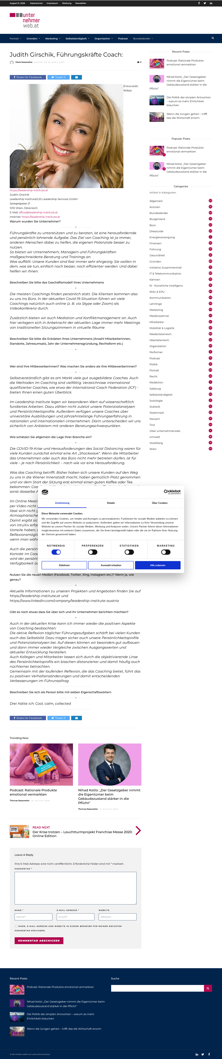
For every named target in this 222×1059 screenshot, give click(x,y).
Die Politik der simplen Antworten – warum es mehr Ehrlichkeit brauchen (189, 101)
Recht (153, 376)
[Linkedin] (211, 3)
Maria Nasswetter (24, 62)
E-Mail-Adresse (68, 910)
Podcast (123, 38)
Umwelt (155, 437)
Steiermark (157, 412)
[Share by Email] (76, 77)
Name (19, 910)
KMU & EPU (157, 291)
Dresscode (156, 231)
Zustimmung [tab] (62, 503)
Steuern (155, 418)
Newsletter (80, 3)
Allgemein (156, 201)
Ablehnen (64, 565)
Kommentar (23, 869)
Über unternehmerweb (165, 431)
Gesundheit (157, 255)
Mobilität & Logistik (162, 328)
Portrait (14, 38)
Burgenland (157, 219)
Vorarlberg (156, 443)
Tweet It (60, 77)
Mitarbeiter (157, 322)
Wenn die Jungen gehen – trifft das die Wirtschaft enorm (64, 1028)
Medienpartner (159, 315)
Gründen (32, 38)
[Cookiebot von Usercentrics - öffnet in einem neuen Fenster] (166, 492)
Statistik (155, 406)
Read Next (41, 827)
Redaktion (156, 382)
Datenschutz (36, 3)
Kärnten (155, 279)
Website (104, 910)
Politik (154, 364)
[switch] (92, 552)
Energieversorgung (162, 237)
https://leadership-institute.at (29, 190)
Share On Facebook (29, 77)
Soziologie (156, 400)
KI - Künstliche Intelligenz (166, 285)
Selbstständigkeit (76, 38)
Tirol (152, 424)
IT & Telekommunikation (165, 273)
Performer (156, 352)
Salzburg (155, 388)
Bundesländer (141, 38)
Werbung (66, 3)
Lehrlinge (156, 303)
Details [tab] (111, 503)
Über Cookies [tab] (160, 503)
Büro (153, 225)
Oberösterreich (159, 340)
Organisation (102, 38)
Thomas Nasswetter (19, 800)
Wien (153, 449)
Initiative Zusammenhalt (166, 267)
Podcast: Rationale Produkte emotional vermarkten (60, 987)
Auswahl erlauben (111, 565)
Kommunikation (160, 297)
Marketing (51, 38)
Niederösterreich (160, 334)
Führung (155, 249)
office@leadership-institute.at (38, 212)
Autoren (155, 207)
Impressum (52, 3)
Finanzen (156, 243)
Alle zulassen (157, 565)
